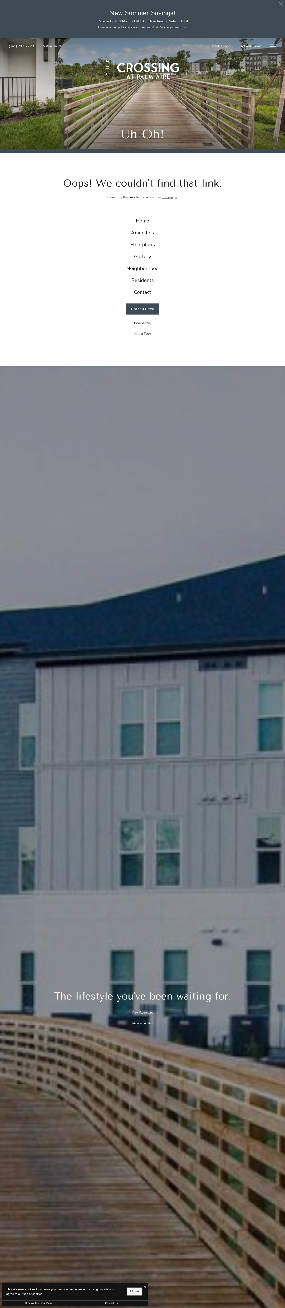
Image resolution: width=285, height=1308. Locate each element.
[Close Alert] (280, 5)
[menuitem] (142, 221)
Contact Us (111, 1303)
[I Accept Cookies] (145, 1287)
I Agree (134, 1291)
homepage (169, 197)
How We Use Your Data (38, 1303)
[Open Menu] (273, 46)
